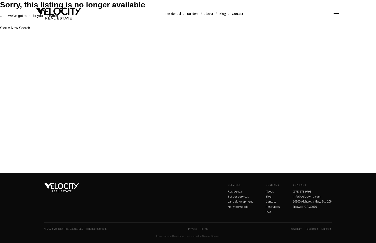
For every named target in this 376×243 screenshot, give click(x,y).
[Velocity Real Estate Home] (58, 13)
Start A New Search (15, 28)
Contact (237, 14)
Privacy (192, 229)
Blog (222, 14)
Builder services (238, 196)
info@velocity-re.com (307, 196)
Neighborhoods (238, 207)
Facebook (312, 229)
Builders (192, 14)
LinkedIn (326, 229)
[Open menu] (336, 13)
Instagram (296, 229)
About (209, 14)
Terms (204, 229)
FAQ (268, 212)
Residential (173, 14)
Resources (273, 207)
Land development (240, 201)
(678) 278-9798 (302, 191)
